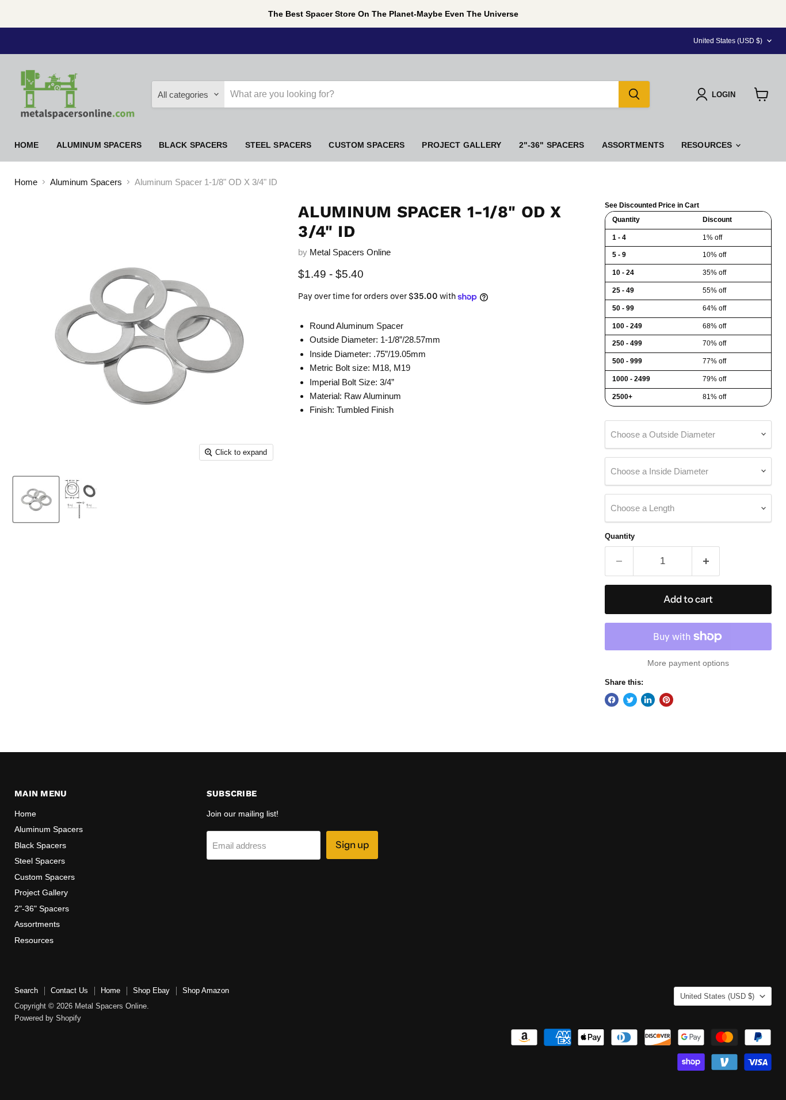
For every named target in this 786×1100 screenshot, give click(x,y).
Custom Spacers (367, 145)
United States (727, 41)
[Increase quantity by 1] (706, 561)
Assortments (633, 145)
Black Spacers (193, 145)
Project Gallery (461, 145)
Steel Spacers (278, 145)
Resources (707, 145)
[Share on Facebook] (612, 700)
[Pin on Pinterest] (666, 700)
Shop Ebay (151, 990)
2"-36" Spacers (552, 145)
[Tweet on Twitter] (630, 700)
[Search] (634, 94)
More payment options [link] (688, 663)
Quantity (620, 536)
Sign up (352, 844)
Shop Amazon (205, 990)
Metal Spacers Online (350, 252)
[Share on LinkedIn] (648, 700)
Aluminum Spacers (99, 145)
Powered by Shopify (47, 1018)
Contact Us (69, 990)
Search (26, 990)
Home (26, 145)
